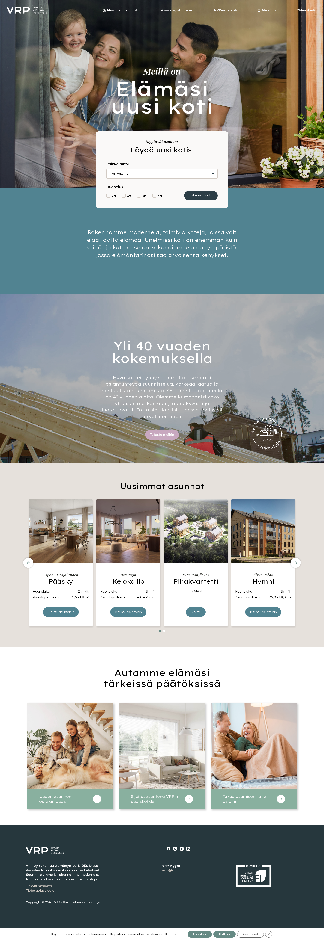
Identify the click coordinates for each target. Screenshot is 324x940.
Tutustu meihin (162, 434)
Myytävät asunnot (122, 10)
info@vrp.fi (171, 870)
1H (114, 195)
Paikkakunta (119, 173)
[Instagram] (175, 849)
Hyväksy (199, 934)
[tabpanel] (61, 562)
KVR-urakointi (225, 10)
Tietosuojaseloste (40, 890)
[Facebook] (168, 849)
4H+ (161, 195)
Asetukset (250, 934)
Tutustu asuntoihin (60, 612)
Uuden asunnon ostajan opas (55, 799)
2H (129, 195)
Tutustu (195, 612)
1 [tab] (160, 631)
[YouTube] (182, 849)
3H (144, 195)
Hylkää (224, 934)
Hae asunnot (201, 195)
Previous (28, 563)
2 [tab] (164, 631)
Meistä (267, 10)
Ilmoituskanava (39, 886)
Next (296, 563)
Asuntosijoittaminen (177, 10)
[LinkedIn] (188, 849)
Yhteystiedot (307, 10)
